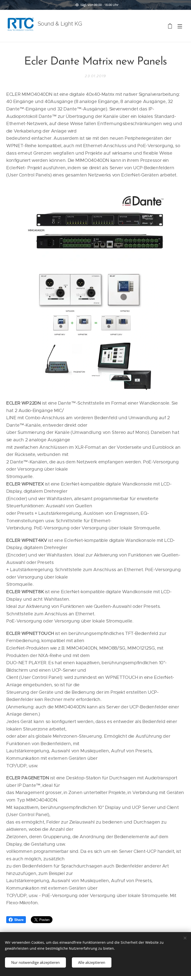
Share (18, 920)
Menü (180, 26)
